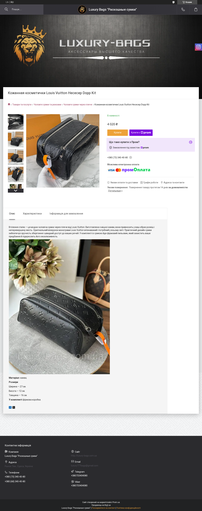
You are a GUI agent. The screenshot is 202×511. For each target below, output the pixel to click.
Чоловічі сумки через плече (77, 104)
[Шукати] (6, 9)
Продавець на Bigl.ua (101, 505)
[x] (13, 408)
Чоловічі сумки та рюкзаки (47, 104)
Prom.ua (116, 502)
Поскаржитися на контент (103, 508)
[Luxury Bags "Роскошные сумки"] (82, 9)
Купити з (135, 132)
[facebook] (10, 408)
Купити (117, 132)
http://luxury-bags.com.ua (84, 455)
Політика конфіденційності (128, 508)
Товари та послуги (21, 104)
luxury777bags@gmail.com (84, 465)
